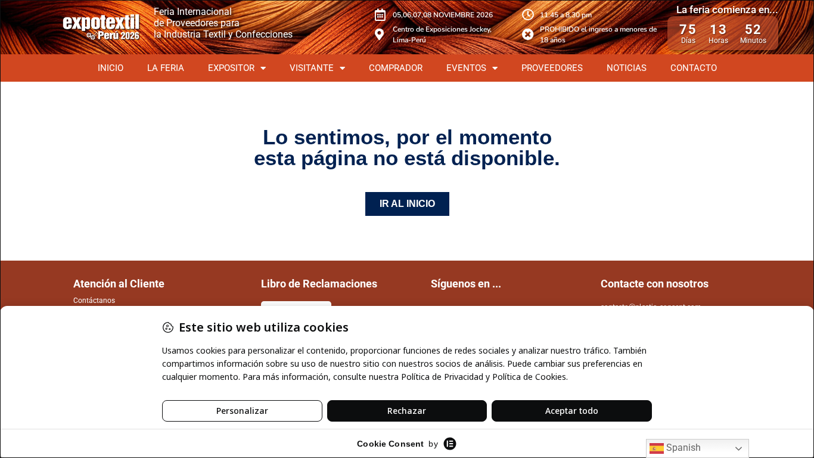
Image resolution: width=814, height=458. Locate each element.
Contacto (693, 68)
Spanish (682, 447)
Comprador (395, 68)
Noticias (627, 68)
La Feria (165, 68)
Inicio (110, 68)
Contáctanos (94, 300)
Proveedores (552, 68)
